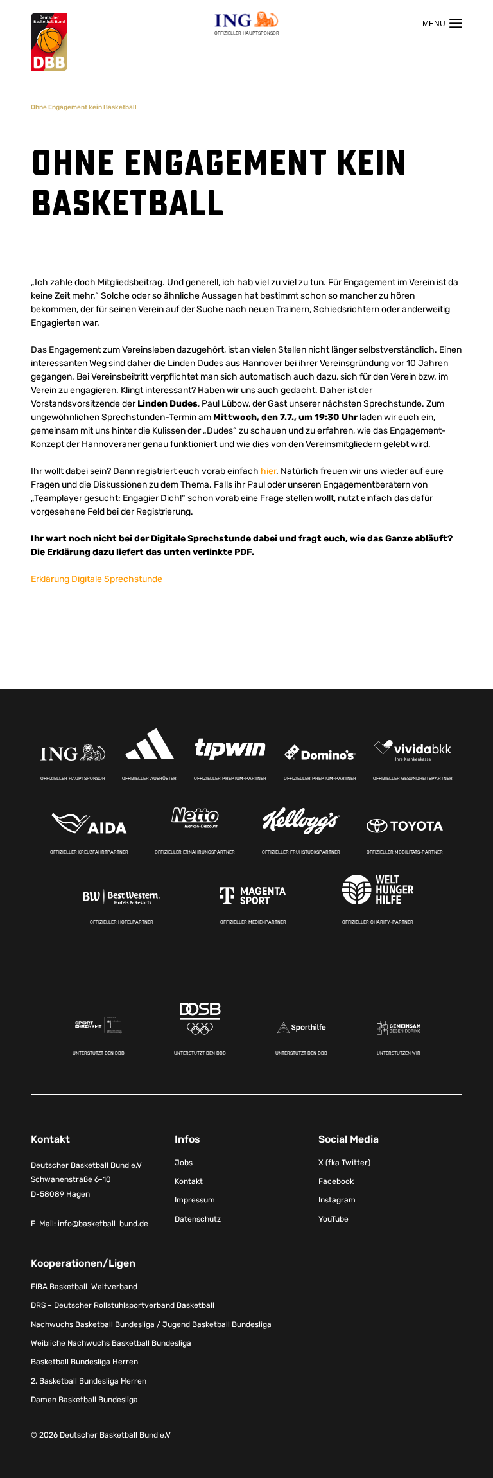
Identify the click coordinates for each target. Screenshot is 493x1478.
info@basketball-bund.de (103, 1223)
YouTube (333, 1219)
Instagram (337, 1199)
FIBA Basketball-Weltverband (84, 1286)
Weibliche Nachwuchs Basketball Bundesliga (111, 1343)
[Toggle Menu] (442, 23)
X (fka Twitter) (344, 1162)
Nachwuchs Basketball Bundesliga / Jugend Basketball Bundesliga (151, 1324)
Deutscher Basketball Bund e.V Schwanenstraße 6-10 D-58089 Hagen (86, 1180)
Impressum (195, 1199)
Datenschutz (198, 1219)
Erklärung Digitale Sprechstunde (96, 579)
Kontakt (189, 1181)
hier (268, 471)
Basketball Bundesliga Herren (84, 1361)
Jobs (184, 1162)
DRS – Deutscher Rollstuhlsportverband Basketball (122, 1305)
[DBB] (49, 42)
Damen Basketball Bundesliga (84, 1399)
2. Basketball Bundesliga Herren (88, 1381)
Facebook (336, 1181)
